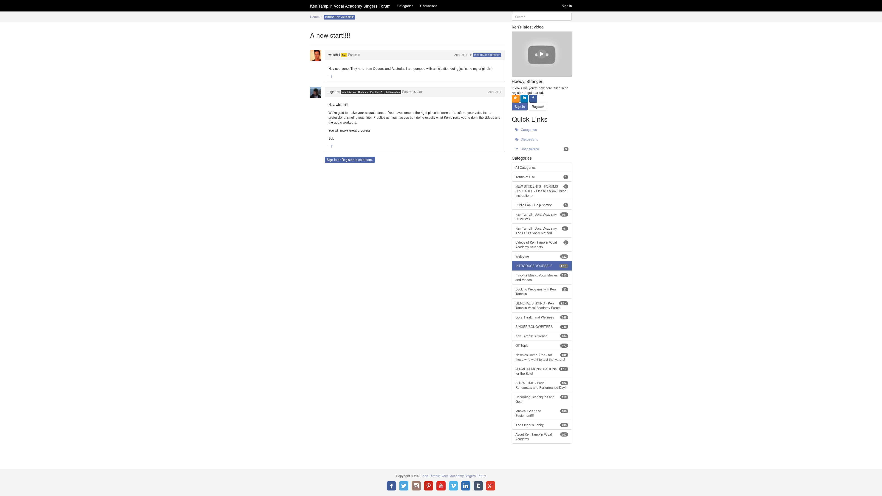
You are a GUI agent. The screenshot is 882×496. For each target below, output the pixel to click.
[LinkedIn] (465, 485)
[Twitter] (403, 485)
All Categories (525, 167)
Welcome (541, 256)
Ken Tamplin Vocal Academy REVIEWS (541, 216)
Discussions (428, 5)
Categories (405, 5)
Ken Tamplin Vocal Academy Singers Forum (350, 6)
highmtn (334, 91)
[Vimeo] (453, 485)
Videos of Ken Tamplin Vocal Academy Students (541, 244)
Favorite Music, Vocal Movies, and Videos (541, 277)
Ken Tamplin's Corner (541, 336)
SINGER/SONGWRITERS (541, 326)
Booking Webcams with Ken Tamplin (541, 291)
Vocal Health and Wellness (541, 317)
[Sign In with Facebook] (533, 99)
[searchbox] (542, 17)
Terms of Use (541, 177)
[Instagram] (416, 485)
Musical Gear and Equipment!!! (541, 413)
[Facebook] (391, 485)
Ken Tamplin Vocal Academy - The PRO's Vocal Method (541, 230)
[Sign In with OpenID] (516, 99)
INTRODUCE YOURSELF (487, 55)
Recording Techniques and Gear (541, 399)
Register (348, 159)
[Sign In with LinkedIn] (524, 99)
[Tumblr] (478, 485)
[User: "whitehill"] (317, 55)
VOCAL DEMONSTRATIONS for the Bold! (541, 371)
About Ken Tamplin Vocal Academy (541, 436)
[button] (332, 76)
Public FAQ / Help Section (541, 205)
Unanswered (543, 149)
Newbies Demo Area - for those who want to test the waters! (541, 357)
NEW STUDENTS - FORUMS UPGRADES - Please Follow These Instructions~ (541, 191)
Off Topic (541, 345)
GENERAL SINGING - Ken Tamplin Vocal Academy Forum (541, 305)
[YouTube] (441, 485)
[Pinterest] (428, 485)
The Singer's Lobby (541, 425)
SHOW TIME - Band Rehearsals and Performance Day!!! (541, 385)
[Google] (490, 485)
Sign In (567, 5)
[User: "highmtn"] (317, 92)
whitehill (334, 54)
